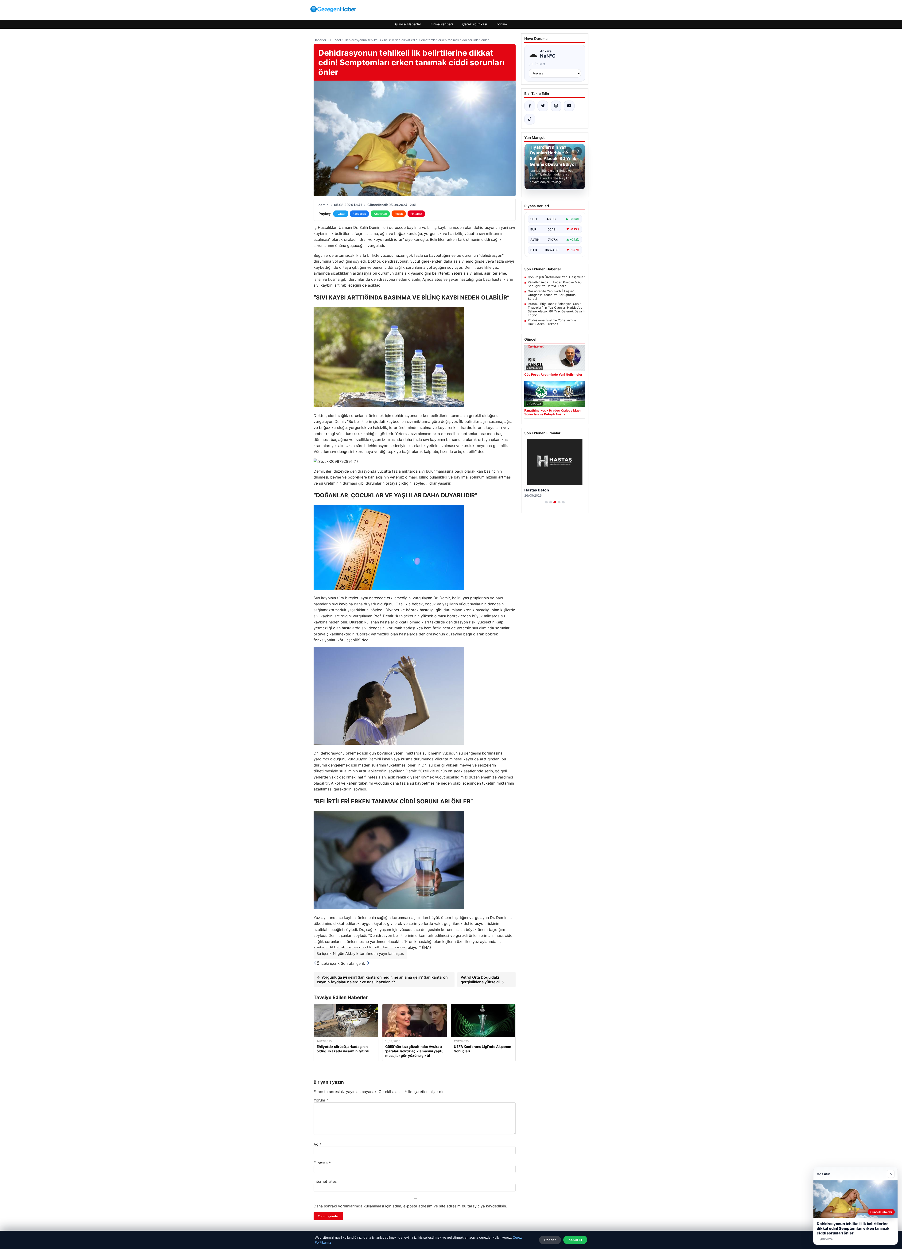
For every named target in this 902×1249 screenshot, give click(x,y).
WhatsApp (380, 213)
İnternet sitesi (326, 1181)
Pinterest (416, 213)
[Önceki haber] (568, 151)
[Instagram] (556, 106)
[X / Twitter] (542, 106)
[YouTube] (569, 106)
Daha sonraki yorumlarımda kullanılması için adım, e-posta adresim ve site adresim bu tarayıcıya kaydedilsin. (410, 1206)
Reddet (550, 1240)
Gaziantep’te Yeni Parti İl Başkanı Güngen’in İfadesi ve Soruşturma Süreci (551, 294)
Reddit (398, 213)
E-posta (322, 1162)
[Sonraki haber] (578, 151)
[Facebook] (529, 106)
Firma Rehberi (442, 24)
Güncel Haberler (408, 24)
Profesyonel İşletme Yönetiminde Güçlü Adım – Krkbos (552, 322)
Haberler (320, 40)
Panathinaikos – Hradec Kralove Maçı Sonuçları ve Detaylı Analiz (555, 284)
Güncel (335, 40)
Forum (502, 24)
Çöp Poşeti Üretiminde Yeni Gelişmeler (556, 277)
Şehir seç (537, 64)
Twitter (340, 213)
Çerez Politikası (474, 24)
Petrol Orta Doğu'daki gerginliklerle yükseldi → (482, 979)
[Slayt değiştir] (546, 502)
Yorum (321, 1100)
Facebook (359, 213)
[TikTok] (529, 119)
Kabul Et (575, 1240)
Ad (318, 1144)
